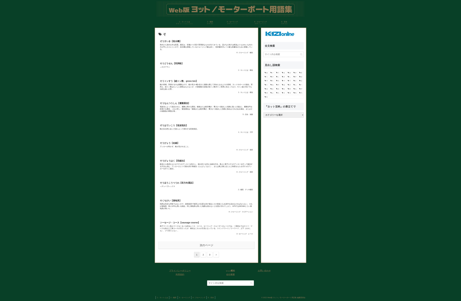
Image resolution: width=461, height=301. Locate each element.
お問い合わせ (264, 270)
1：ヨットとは (162, 297)
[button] (301, 54)
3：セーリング (184, 297)
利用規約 (180, 274)
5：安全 (211, 297)
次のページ (206, 245)
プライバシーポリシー (180, 270)
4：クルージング (199, 297)
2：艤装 (173, 297)
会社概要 (230, 274)
